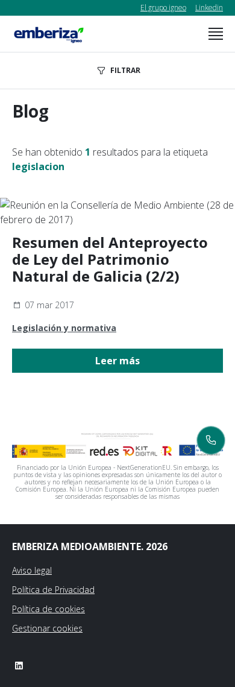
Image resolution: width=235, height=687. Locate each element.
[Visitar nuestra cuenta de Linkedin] (18, 665)
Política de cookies (48, 609)
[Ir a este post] (117, 212)
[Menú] (215, 34)
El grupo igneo (163, 8)
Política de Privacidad (53, 589)
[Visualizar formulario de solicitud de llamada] (211, 440)
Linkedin (209, 8)
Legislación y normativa (64, 328)
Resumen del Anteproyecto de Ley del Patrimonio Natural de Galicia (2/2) (110, 259)
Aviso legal (32, 570)
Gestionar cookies (47, 628)
